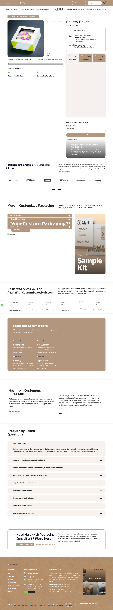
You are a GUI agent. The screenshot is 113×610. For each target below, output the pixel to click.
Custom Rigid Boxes (27, 9)
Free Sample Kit (98, 9)
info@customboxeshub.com (36, 577)
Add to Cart (85, 135)
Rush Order (95, 3)
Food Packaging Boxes (22, 17)
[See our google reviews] (72, 26)
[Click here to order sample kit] (90, 244)
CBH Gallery (81, 9)
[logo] (58, 9)
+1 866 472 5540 (41, 230)
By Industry (15, 9)
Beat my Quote (87, 58)
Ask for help (28, 544)
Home (7, 9)
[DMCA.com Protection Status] (35, 592)
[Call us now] (71, 36)
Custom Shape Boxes (42, 9)
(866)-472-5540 (33, 573)
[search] (105, 9)
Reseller (89, 9)
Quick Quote (80, 3)
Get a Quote (24, 230)
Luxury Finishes (71, 9)
